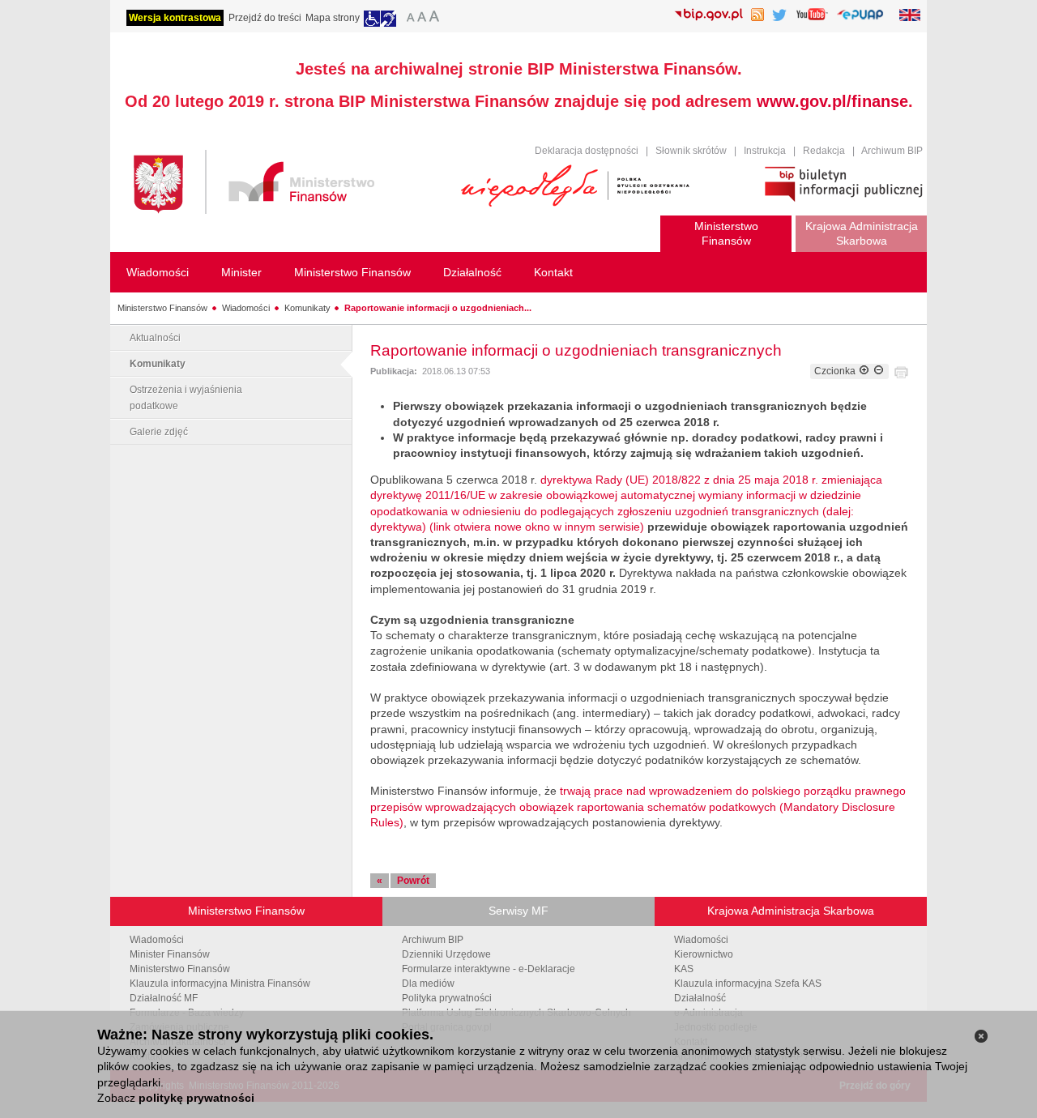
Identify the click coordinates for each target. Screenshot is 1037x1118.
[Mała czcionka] (408, 18)
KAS (683, 969)
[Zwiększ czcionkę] (864, 371)
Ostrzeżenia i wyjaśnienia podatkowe (186, 398)
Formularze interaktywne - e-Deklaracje (488, 969)
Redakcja (824, 150)
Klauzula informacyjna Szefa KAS (747, 983)
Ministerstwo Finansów (162, 308)
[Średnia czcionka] (422, 18)
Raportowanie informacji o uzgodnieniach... (437, 308)
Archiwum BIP (892, 150)
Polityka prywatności (447, 998)
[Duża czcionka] (437, 18)
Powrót (413, 880)
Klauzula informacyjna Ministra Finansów (220, 983)
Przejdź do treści (264, 17)
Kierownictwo (703, 954)
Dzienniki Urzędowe (446, 954)
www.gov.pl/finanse (832, 101)
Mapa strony (332, 17)
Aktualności (155, 338)
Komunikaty (307, 308)
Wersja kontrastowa (175, 17)
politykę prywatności (196, 1097)
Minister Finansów (170, 954)
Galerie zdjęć (159, 431)
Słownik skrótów (691, 150)
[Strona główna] (289, 184)
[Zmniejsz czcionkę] (879, 371)
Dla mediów (428, 983)
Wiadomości (246, 308)
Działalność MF (164, 998)
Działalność (700, 998)
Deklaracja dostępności (586, 150)
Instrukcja (765, 150)
